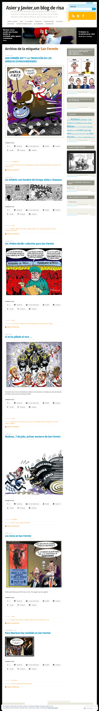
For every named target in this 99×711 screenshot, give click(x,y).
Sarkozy (7, 423)
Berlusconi (14, 422)
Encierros (21, 165)
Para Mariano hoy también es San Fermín (27, 633)
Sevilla (76, 137)
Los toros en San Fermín (18, 535)
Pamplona (55, 165)
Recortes (39, 323)
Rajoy (21, 522)
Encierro (13, 522)
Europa (74, 130)
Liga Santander (47, 229)
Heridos (37, 165)
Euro (27, 422)
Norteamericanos (47, 165)
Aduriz (68, 120)
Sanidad (50, 323)
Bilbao (34, 229)
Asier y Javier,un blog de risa (35, 8)
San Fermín (14, 230)
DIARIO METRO (49, 21)
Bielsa (90, 123)
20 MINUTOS (49, 24)
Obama (43, 422)
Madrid (82, 134)
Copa (76, 127)
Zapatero (12, 423)
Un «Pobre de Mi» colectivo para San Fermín (29, 243)
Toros (11, 166)
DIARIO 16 (38, 21)
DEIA (21, 21)
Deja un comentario (13, 170)
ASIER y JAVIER (12, 21)
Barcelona (85, 123)
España (22, 323)
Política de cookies (53, 708)
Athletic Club (18, 229)
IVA (29, 323)
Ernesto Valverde (86, 127)
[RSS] (73, 16)
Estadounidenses (29, 165)
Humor (31, 422)
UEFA (80, 137)
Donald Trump (15, 165)
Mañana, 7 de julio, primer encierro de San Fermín (32, 436)
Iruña (40, 165)
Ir (93, 8)
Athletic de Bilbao (27, 229)
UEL (83, 137)
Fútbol (80, 130)
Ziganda (92, 137)
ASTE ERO (10, 24)
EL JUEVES (29, 21)
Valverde (87, 137)
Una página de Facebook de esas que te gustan (80, 99)
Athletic (13, 229)
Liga (41, 229)
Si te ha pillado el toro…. (18, 336)
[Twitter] (78, 16)
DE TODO (59, 21)
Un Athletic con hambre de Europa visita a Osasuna (33, 179)
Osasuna (53, 229)
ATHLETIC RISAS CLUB (23, 24)
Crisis (12, 323)
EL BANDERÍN (38, 24)
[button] (78, 166)
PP (85, 134)
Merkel (39, 422)
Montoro (21, 620)
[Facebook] (83, 16)
